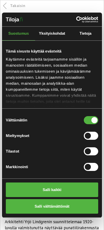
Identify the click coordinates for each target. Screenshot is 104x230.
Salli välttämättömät (52, 206)
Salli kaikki (52, 190)
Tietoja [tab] (86, 33)
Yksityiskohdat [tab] (52, 33)
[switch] (91, 136)
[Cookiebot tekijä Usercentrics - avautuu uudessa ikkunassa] (76, 19)
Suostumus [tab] (18, 33)
